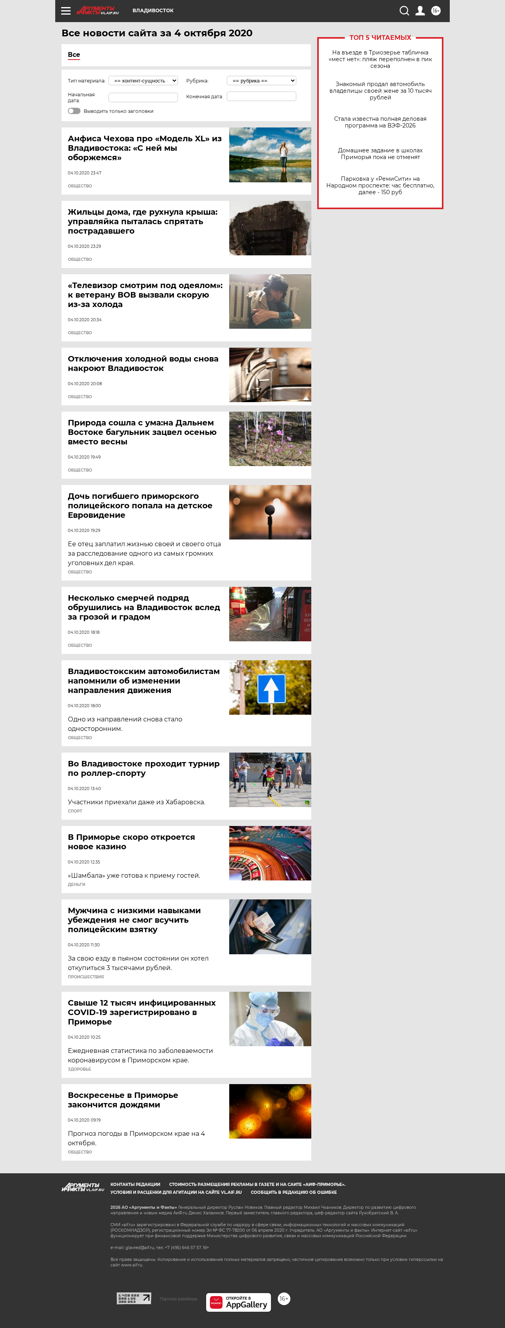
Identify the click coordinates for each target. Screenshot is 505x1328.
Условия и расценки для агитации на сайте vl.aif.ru (176, 1192)
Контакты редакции (135, 1184)
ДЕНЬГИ (76, 885)
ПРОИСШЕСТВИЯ (86, 977)
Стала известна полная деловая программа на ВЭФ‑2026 (380, 122)
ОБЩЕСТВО (80, 186)
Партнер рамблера (178, 1298)
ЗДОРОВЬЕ (79, 1069)
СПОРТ (75, 811)
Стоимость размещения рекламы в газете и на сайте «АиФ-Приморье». (257, 1184)
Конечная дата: (204, 96)
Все (74, 54)
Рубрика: (197, 81)
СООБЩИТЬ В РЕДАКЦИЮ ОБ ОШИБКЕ (294, 1192)
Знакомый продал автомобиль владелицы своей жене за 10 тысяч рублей (380, 91)
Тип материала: (87, 81)
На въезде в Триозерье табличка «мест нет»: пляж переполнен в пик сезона (380, 59)
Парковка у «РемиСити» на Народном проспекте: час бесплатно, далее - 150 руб (380, 186)
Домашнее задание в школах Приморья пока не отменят (380, 154)
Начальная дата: (81, 97)
